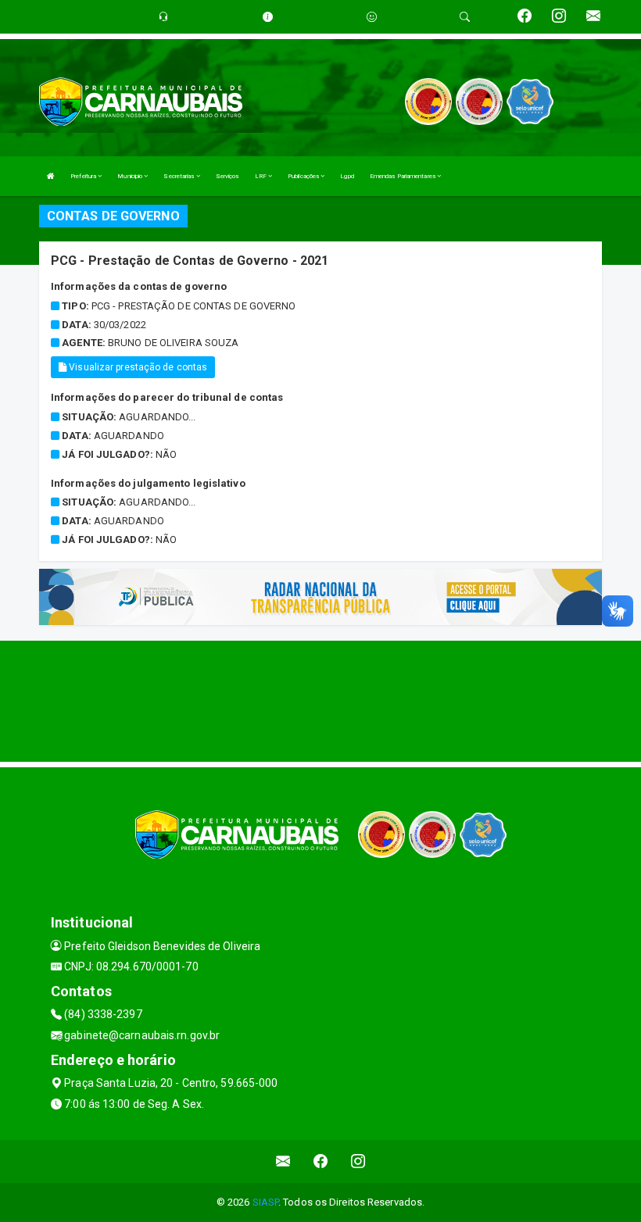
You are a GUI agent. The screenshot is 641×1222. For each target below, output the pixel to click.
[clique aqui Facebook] (321, 1161)
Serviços (227, 176)
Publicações (304, 176)
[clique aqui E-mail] (283, 1161)
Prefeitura (84, 176)
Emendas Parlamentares (403, 176)
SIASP (265, 1202)
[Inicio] (51, 176)
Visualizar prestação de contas (136, 367)
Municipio (130, 176)
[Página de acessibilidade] (372, 17)
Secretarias (179, 176)
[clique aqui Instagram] (358, 1161)
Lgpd (346, 176)
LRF (261, 176)
